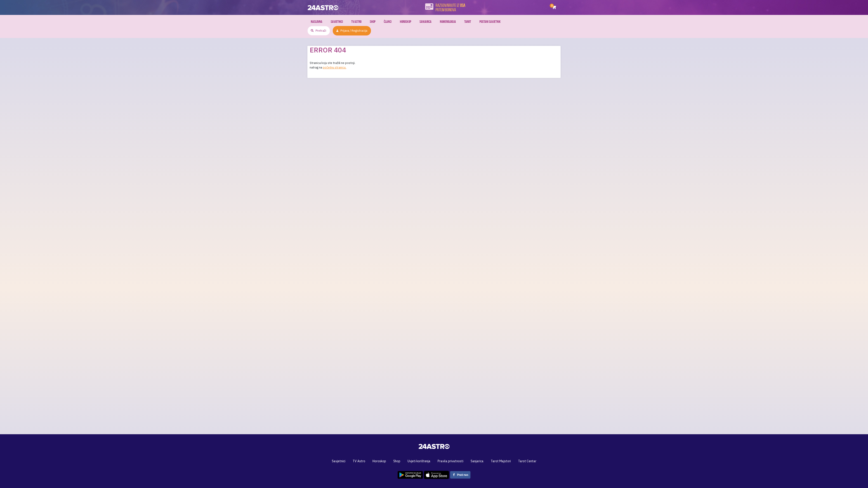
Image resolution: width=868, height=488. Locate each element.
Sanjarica (426, 21)
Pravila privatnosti (450, 461)
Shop (372, 21)
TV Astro (356, 21)
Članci (388, 21)
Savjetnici (337, 21)
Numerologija (448, 21)
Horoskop (405, 21)
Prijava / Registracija (353, 31)
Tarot (467, 21)
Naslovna (316, 21)
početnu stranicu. (334, 67)
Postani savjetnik (490, 21)
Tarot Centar (527, 461)
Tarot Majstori (501, 461)
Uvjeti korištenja (419, 461)
